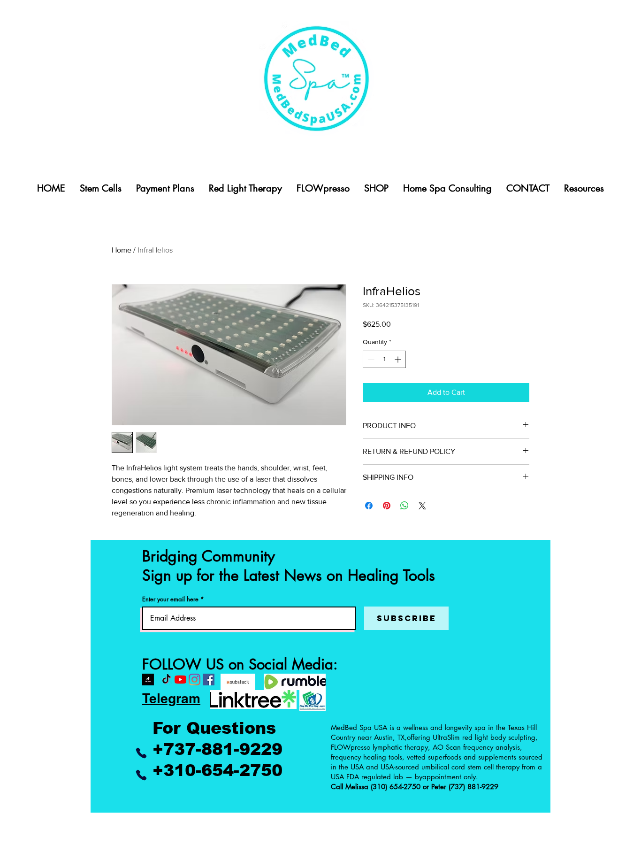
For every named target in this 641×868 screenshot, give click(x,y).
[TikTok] (166, 679)
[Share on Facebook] (368, 505)
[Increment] (398, 359)
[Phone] (141, 753)
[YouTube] (180, 679)
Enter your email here (170, 599)
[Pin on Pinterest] (386, 505)
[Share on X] (422, 505)
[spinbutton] (384, 359)
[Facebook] (208, 679)
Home (121, 250)
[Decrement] (370, 359)
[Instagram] (194, 679)
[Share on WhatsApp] (404, 505)
